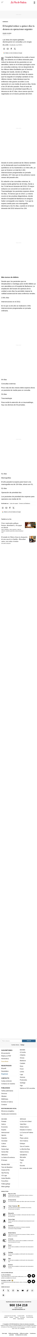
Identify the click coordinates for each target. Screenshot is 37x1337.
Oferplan (4, 1096)
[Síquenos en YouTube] (23, 1290)
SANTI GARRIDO (5, 529)
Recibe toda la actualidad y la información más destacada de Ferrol (20, 1247)
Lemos (22, 1071)
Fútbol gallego (5, 1184)
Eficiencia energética (7, 1111)
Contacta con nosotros (8, 1083)
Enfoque (22, 1143)
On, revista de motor (26, 1168)
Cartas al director (6, 1081)
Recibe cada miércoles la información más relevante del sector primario (21, 1221)
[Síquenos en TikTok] (27, 1290)
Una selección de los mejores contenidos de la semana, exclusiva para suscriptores (19, 1207)
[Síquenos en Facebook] (3, 1290)
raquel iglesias (7, 33)
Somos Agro (5, 1149)
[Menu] (2, 2)
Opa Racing (5, 1173)
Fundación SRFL (21, 1315)
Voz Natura (22, 1317)
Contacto (4, 1104)
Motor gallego (5, 1186)
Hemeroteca (5, 1058)
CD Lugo (4, 1175)
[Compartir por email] (7, 48)
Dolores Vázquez (6, 543)
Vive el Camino (24, 1146)
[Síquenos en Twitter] (8, 1290)
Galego (22, 1044)
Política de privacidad (13, 1333)
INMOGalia (4, 1099)
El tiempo (4, 1160)
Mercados (23, 1157)
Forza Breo (4, 1181)
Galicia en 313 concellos (27, 1088)
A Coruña (23, 1052)
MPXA (14, 1318)
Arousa (22, 1058)
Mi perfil (3, 1068)
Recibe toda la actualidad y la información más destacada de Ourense (20, 1266)
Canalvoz (17, 1317)
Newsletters (5, 1071)
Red (21, 1135)
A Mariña (22, 1055)
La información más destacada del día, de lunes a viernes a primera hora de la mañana (20, 1195)
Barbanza (23, 1060)
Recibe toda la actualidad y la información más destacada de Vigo (20, 1260)
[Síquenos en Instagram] (13, 1290)
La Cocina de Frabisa (26, 1132)
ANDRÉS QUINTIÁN (10, 531)
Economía (4, 1127)
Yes (21, 1163)
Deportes (4, 1138)
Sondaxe (11, 1317)
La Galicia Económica (8, 1157)
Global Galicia (24, 1127)
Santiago (22, 1083)
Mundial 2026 (5, 1164)
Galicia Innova (24, 1152)
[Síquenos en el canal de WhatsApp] (32, 1290)
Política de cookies (24, 1333)
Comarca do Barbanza (24, 503)
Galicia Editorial (20, 1318)
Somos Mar (4, 1152)
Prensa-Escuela (29, 1317)
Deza (21, 1066)
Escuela (22, 1165)
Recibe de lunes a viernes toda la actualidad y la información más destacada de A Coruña (20, 1240)
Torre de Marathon (6, 1167)
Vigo (21, 1085)
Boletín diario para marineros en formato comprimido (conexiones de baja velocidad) (19, 1227)
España (3, 1129)
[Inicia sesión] (34, 2)
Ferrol (21, 1069)
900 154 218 (19, 1305)
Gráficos (3, 1146)
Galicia (3, 1124)
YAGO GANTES (13, 529)
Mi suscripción (5, 1053)
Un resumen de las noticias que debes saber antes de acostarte (21, 1200)
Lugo (21, 1074)
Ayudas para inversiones (8, 1114)
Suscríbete (4, 1061)
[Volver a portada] (18, 2)
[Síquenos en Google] (3, 1295)
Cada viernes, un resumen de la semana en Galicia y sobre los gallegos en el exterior (21, 1234)
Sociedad (4, 1141)
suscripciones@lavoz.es (18, 1309)
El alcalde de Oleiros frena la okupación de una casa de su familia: (14, 539)
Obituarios (4, 1154)
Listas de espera (14, 503)
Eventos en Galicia (7, 1102)
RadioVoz (6, 1317)
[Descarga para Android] (33, 1276)
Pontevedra (23, 1080)
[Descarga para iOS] (29, 1276)
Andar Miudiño (5, 1178)
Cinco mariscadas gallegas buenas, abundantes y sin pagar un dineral (11, 525)
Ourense (22, 1077)
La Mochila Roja (25, 1149)
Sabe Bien (23, 1124)
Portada (3, 1121)
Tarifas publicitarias (7, 1091)
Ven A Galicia (24, 1141)
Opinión (3, 1135)
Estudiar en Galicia (25, 1129)
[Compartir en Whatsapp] (4, 48)
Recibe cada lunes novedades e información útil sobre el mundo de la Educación (21, 1215)
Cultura (3, 1143)
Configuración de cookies (21, 1334)
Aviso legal (4, 1333)
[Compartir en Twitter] (14, 48)
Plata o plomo (24, 1138)
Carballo (22, 1063)
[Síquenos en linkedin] (18, 1290)
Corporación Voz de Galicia (10, 1315)
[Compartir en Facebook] (11, 48)
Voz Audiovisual (29, 1315)
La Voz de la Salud (25, 1121)
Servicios (4, 1093)
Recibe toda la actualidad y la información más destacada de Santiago (20, 1254)
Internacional (5, 1132)
